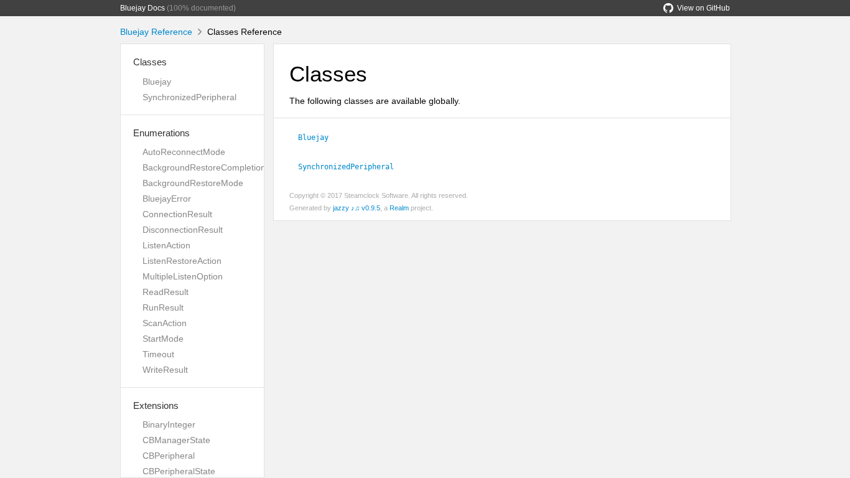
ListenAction (166, 245)
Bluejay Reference (156, 32)
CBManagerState (176, 440)
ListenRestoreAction (182, 261)
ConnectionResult (177, 214)
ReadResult (165, 292)
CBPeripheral (168, 456)
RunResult (163, 307)
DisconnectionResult (182, 230)
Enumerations (161, 133)
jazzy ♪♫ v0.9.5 (356, 208)
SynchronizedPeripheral (189, 97)
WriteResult (165, 370)
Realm (399, 208)
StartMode (163, 339)
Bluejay (156, 82)
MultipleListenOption (182, 276)
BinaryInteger (168, 424)
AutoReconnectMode (183, 152)
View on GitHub (703, 8)
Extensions (156, 405)
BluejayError (166, 199)
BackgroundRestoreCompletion (204, 167)
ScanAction (164, 323)
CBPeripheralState (178, 471)
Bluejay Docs (142, 8)
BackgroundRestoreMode (192, 183)
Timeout (158, 354)
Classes (150, 62)
